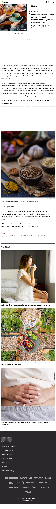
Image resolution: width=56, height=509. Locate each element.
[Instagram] (49, 2)
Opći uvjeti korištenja (7, 471)
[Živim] (4, 1)
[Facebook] (45, 2)
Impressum (4, 463)
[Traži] (42, 2)
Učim (29, 12)
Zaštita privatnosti (7, 450)
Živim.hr (6, 34)
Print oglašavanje (7, 458)
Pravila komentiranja (8, 446)
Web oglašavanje (6, 454)
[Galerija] (13, 17)
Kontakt (4, 467)
